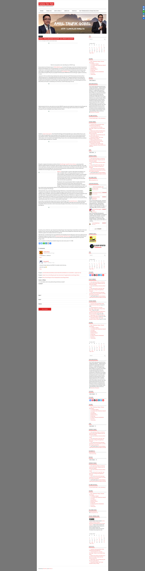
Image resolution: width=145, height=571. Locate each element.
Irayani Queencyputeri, (47, 133)
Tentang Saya (49, 10)
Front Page (92, 66)
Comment (41, 283)
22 (99, 50)
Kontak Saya (66, 10)
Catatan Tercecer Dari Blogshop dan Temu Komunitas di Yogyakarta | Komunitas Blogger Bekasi (60, 275)
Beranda (41, 10)
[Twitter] (144, 9)
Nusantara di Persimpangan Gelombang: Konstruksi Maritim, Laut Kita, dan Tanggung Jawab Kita (97, 170)
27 (94, 51)
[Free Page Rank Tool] (93, 180)
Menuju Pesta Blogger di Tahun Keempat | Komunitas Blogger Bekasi (55, 277)
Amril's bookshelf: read (98, 187)
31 (104, 51)
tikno (91, 158)
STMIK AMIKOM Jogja (58, 67)
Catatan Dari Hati (46, 4)
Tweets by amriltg (92, 453)
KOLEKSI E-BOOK (94, 69)
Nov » (93, 52)
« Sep (90, 52)
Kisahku (40, 36)
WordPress (45, 568)
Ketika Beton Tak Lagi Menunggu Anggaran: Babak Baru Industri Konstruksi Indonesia (97, 145)
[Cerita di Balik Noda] (91, 225)
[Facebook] (144, 7)
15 (99, 49)
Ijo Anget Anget (95, 188)
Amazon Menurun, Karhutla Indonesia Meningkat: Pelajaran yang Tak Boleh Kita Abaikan (97, 160)
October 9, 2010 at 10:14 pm (48, 253)
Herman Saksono (73, 164)
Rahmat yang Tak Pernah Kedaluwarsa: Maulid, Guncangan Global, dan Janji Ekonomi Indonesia (97, 132)
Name (40, 295)
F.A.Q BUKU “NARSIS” (94, 64)
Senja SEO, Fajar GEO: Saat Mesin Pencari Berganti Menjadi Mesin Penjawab (96, 166)
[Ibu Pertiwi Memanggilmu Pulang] (91, 211)
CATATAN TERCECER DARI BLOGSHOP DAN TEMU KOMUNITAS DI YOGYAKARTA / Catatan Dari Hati (61, 272)
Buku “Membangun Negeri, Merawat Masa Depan (88, 10)
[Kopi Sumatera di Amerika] (91, 194)
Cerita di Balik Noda (95, 223)
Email (40, 299)
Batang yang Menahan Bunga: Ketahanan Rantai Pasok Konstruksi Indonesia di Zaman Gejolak (96, 141)
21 (96, 50)
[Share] (144, 18)
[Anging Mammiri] (92, 242)
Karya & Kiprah (57, 10)
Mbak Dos (59, 171)
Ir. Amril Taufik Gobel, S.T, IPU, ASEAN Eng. (97, 118)
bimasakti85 (46, 261)
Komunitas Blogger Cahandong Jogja (63, 236)
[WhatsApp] (144, 11)
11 (89, 49)
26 (92, 51)
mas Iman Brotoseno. (73, 201)
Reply (40, 257)
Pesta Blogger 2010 (65, 71)
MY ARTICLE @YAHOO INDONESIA (97, 71)
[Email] (144, 16)
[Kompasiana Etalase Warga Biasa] (91, 199)
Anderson (50, 568)
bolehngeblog (46, 251)
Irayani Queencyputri (95, 189)
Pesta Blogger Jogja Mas (64, 164)
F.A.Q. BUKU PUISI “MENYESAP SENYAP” (98, 65)
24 (104, 50)
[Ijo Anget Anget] (91, 190)
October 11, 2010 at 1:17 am (48, 262)
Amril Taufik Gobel (53, 40)
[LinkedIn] (144, 14)
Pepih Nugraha (95, 199)
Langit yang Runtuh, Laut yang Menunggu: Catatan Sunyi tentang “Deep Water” (97, 128)
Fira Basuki (94, 224)
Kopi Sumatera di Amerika (97, 192)
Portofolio (74, 10)
